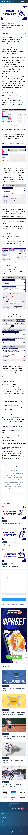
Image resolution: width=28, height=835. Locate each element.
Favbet (5, 37)
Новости (7, 685)
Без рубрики (5, 709)
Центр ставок (5, 821)
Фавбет (16, 4)
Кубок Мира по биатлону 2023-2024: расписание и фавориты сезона (11, 785)
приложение (15, 389)
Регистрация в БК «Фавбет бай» (10, 566)
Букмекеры (9, 4)
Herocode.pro (14, 832)
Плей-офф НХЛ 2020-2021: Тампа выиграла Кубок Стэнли (13, 761)
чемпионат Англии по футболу (17, 102)
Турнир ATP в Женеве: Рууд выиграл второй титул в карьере (13, 737)
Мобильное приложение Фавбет (10, 545)
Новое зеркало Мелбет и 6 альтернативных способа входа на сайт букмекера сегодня (13, 713)
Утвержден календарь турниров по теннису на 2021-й (13, 689)
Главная (3, 4)
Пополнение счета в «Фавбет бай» (11, 523)
